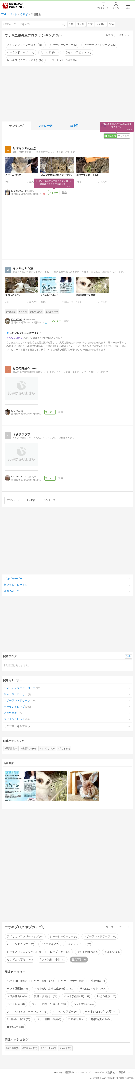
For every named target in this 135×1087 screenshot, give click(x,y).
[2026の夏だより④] (51, 786)
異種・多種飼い (45, 996)
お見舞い (100, 24)
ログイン (116, 8)
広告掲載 (110, 1072)
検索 (65, 24)
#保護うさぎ (36, 312)
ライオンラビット (77, 52)
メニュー (128, 8)
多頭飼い (111, 951)
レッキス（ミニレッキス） (24, 60)
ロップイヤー (60, 951)
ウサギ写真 (76, 1019)
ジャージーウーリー (63, 44)
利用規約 (120, 1072)
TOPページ (57, 1072)
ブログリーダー (13, 578)
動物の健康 (106, 996)
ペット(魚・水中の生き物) (53, 988)
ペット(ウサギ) (72, 980)
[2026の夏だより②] (83, 786)
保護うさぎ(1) (29, 748)
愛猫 (111, 24)
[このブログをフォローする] (53, 192)
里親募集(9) (11, 748)
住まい (15, 1027)
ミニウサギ (49, 52)
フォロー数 (45, 125)
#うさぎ (23, 312)
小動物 (97, 980)
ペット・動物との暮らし (48, 1004)
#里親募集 (11, 312)
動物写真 (100, 1019)
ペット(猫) (43, 980)
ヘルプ (130, 1072)
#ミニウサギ (52, 312)
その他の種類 (87, 951)
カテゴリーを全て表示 (17, 726)
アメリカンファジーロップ (24, 44)
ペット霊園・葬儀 (48, 1019)
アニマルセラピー (65, 1011)
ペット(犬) (16, 980)
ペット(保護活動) (76, 996)
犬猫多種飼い (17, 996)
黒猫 (71, 24)
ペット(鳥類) (17, 988)
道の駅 (80, 24)
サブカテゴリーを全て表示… (65, 60)
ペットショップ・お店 (101, 1011)
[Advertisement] (67, 93)
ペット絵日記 (83, 1004)
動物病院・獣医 (18, 1019)
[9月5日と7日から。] (20, 786)
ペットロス (15, 1004)
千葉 (90, 24)
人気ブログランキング (13, 6)
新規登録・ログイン (15, 585)
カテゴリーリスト (115, 35)
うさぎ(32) (65, 748)
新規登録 (69, 1072)
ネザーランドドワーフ (99, 44)
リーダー (103, 8)
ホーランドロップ (20, 52)
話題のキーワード (14, 591)
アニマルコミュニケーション (26, 1011)
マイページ (81, 1072)
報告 (64, 192)
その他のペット (93, 988)
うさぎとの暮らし (19, 959)
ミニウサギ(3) (47, 748)
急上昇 (74, 125)
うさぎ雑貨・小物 (51, 959)
